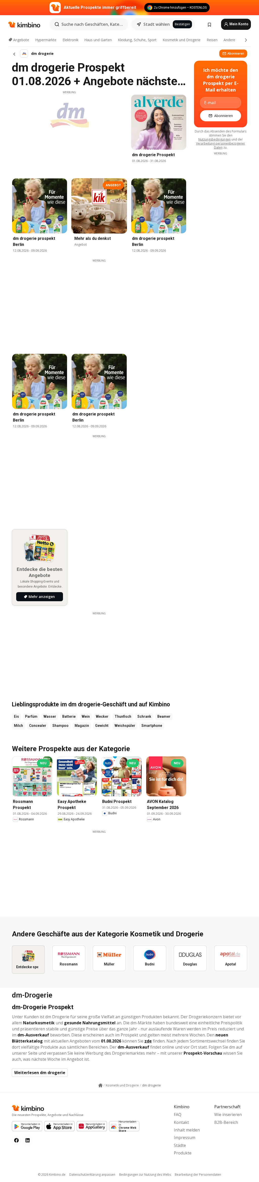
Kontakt (181, 1122)
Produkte (182, 1153)
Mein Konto (238, 24)
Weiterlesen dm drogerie (39, 1072)
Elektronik (70, 39)
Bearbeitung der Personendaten (198, 1174)
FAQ (177, 1114)
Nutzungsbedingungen (214, 139)
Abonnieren (235, 53)
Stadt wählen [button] (156, 24)
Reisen (212, 39)
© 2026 (52, 1174)
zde (148, 1041)
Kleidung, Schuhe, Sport (137, 39)
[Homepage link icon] (100, 1085)
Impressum (184, 1137)
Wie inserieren (228, 1114)
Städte (180, 1145)
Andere (229, 39)
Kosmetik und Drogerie (182, 39)
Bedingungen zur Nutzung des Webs (145, 1174)
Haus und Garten (98, 39)
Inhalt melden (187, 1130)
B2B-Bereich (226, 1122)
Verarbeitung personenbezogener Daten (220, 145)
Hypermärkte (45, 39)
